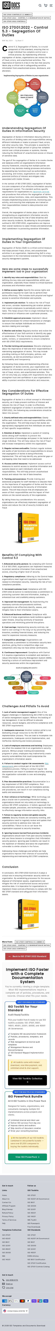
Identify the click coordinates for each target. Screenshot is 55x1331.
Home (4, 1195)
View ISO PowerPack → (27, 1157)
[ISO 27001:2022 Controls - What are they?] (42, 137)
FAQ (3, 1223)
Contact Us (6, 1202)
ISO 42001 (6, 1238)
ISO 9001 (31, 1202)
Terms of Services (9, 1220)
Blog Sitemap (7, 1209)
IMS (3, 1256)
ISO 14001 (32, 1216)
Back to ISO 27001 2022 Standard (29, 956)
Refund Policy (7, 1213)
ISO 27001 (32, 1195)
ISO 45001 (32, 1213)
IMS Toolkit (32, 1220)
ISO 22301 (32, 1209)
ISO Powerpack (34, 1223)
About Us (5, 1199)
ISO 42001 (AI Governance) (38, 1199)
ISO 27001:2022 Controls (14, 21)
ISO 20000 (32, 1206)
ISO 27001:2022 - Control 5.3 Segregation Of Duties (26, 18)
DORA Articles (33, 1256)
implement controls (40, 192)
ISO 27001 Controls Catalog (39, 1267)
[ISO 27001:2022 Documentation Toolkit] (27, 544)
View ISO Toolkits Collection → (27, 1080)
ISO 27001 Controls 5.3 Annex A (17, 14)
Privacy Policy (8, 1216)
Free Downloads (34, 1227)
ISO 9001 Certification (36, 1259)
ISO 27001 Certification (37, 1263)
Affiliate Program (8, 1206)
